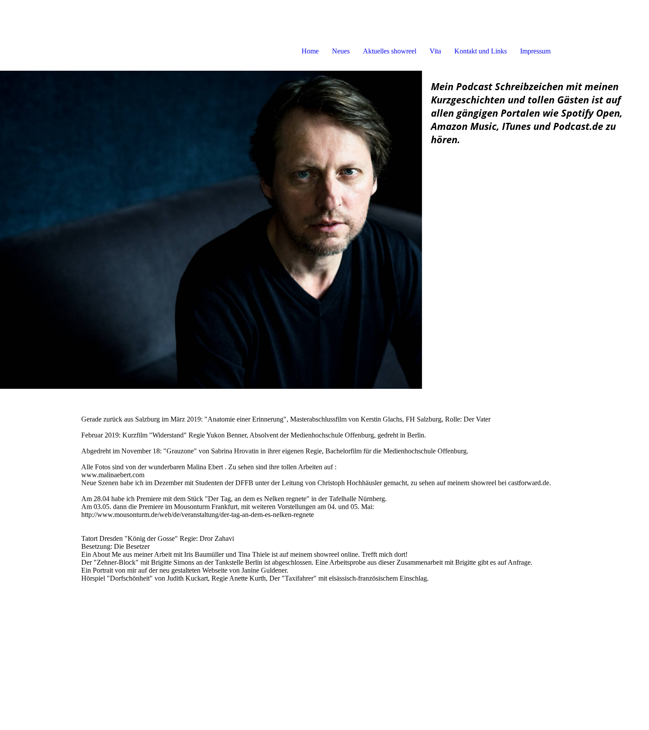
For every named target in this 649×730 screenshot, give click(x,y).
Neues (341, 51)
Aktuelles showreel (389, 51)
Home (310, 51)
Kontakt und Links (480, 51)
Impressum (535, 51)
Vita (435, 51)
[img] (211, 230)
